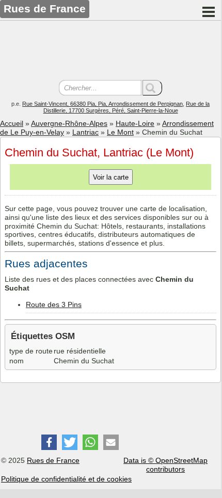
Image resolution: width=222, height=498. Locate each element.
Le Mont (120, 132)
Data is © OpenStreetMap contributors (165, 464)
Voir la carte (111, 177)
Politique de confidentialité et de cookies (66, 479)
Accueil (11, 123)
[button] (49, 442)
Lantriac (85, 132)
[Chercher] (152, 87)
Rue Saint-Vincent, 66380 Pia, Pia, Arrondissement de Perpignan (102, 104)
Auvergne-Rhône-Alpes (69, 123)
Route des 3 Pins (54, 304)
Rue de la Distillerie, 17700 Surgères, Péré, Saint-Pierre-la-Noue (126, 107)
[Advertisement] (110, 51)
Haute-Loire (135, 123)
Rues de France (53, 460)
